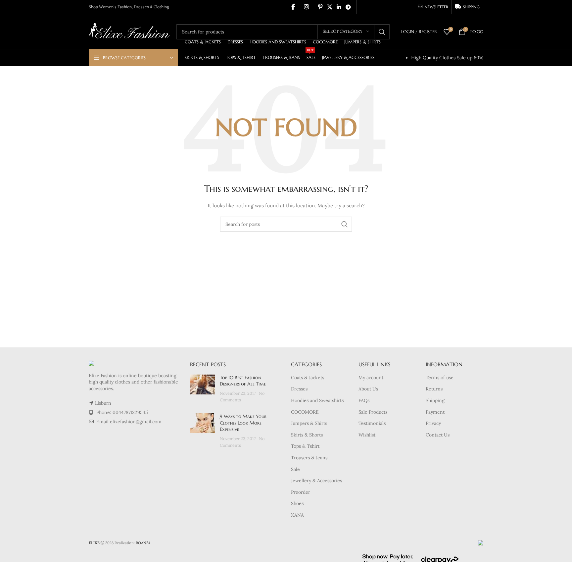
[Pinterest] (320, 7)
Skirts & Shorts (307, 435)
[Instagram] (306, 7)
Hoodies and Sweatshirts (317, 400)
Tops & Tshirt (305, 446)
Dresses (299, 389)
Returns (434, 389)
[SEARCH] (382, 31)
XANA (297, 515)
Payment (435, 412)
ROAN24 (143, 542)
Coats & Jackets (307, 378)
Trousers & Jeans (309, 458)
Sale (295, 469)
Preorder (300, 492)
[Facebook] (293, 7)
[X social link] (329, 7)
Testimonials (372, 423)
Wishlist (366, 435)
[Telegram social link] (348, 7)
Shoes (297, 503)
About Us (368, 389)
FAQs (363, 400)
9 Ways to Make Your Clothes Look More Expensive (243, 422)
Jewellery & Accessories (316, 481)
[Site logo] (129, 31)
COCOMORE (305, 412)
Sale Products (372, 412)
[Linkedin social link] (338, 7)
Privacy (433, 423)
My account (370, 378)
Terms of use (439, 378)
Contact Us (438, 435)
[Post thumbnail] (202, 389)
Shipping (435, 400)
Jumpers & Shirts (309, 423)
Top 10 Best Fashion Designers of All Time (243, 381)
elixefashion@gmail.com (136, 422)
